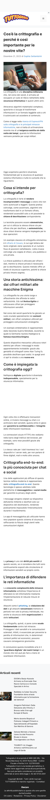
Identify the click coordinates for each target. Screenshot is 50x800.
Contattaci (40, 782)
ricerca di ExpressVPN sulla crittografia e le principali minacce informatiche (23, 124)
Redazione (18, 796)
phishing (23, 606)
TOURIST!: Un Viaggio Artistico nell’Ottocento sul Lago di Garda (25, 747)
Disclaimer (41, 796)
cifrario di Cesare (15, 243)
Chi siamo (8, 796)
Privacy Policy (30, 796)
